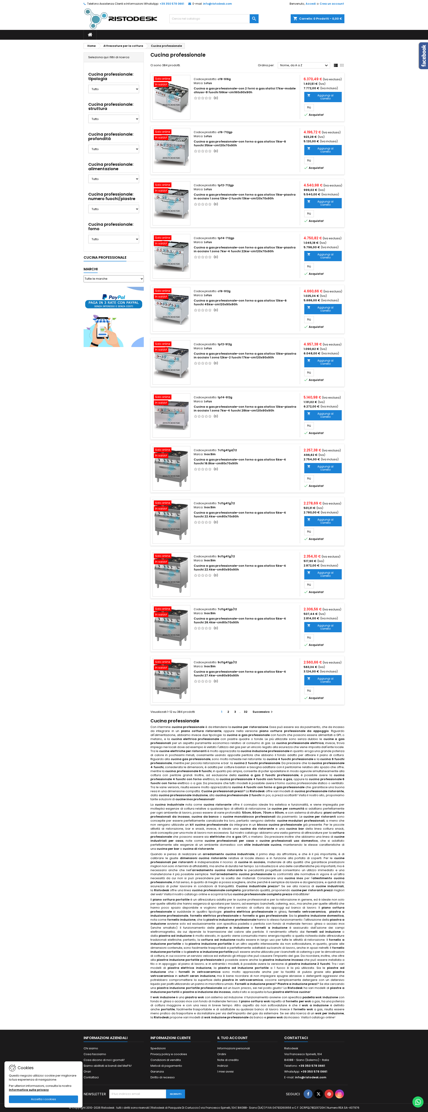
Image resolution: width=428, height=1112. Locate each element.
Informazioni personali (233, 1048)
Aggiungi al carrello (320, 96)
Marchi (91, 269)
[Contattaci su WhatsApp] (418, 1102)
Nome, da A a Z (304, 65)
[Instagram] (339, 1093)
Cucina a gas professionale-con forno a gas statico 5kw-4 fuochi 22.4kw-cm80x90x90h (240, 568)
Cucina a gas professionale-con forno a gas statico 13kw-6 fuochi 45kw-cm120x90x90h (240, 302)
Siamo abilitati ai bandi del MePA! (108, 1066)
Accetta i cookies (43, 1099)
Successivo (263, 712)
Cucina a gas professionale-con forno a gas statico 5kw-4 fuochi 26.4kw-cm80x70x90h (240, 620)
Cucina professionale (105, 257)
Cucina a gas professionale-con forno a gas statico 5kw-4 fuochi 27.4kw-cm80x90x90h (240, 674)
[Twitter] (318, 1093)
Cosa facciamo (95, 1054)
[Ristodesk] (121, 19)
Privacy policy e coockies (168, 1054)
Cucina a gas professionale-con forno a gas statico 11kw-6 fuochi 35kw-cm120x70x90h (240, 143)
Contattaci (91, 1077)
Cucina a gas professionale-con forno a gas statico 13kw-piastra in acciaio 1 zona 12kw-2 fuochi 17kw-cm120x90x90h (245, 355)
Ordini (221, 1054)
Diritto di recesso (162, 1077)
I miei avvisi (225, 1071)
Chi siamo (91, 1048)
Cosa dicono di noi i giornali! (104, 1060)
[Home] (90, 35)
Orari (87, 1071)
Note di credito (228, 1060)
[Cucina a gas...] (171, 97)
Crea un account (332, 4)
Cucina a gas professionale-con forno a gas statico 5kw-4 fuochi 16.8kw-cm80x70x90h (240, 461)
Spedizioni (158, 1048)
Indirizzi (222, 1066)
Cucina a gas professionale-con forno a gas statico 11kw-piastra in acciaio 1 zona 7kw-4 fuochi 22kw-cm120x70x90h (245, 249)
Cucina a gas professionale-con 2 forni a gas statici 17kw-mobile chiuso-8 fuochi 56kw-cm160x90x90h (245, 90)
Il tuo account (232, 1037)
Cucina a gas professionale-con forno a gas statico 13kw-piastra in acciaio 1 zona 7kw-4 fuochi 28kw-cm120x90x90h (245, 409)
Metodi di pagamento (166, 1066)
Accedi (311, 4)
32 (245, 712)
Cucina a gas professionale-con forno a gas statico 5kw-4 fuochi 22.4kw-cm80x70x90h (240, 515)
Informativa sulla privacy (29, 1090)
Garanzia (157, 1071)
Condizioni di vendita (165, 1060)
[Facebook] (308, 1093)
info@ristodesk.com (217, 4)
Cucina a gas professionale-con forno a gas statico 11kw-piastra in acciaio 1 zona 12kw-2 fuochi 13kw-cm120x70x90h (245, 196)
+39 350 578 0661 (172, 4)
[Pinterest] (329, 1093)
